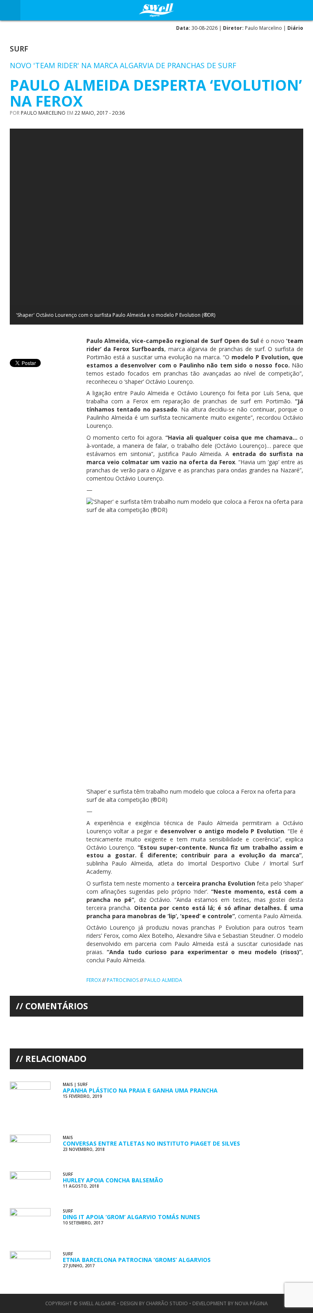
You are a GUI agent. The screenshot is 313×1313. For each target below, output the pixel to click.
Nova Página (251, 1303)
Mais (68, 1084)
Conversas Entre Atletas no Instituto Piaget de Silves (151, 1143)
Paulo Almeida (163, 980)
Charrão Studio (167, 1303)
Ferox (93, 980)
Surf (19, 48)
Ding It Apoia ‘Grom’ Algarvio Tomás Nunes (131, 1217)
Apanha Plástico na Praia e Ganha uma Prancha (140, 1090)
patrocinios (123, 980)
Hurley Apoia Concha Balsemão (113, 1180)
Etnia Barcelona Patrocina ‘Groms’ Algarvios (137, 1260)
